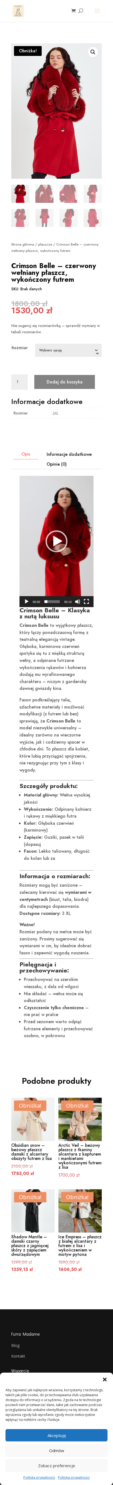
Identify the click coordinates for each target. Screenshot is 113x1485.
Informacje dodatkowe (69, 454)
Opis (25, 454)
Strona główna (22, 244)
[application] (56, 541)
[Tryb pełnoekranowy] (86, 601)
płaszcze (45, 244)
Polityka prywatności (39, 1477)
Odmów (56, 1450)
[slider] (52, 601)
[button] (105, 1379)
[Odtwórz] (26, 601)
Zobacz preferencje (56, 1465)
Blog (15, 1345)
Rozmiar (20, 347)
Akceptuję (56, 1435)
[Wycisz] (77, 601)
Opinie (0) (57, 464)
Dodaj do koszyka (65, 382)
